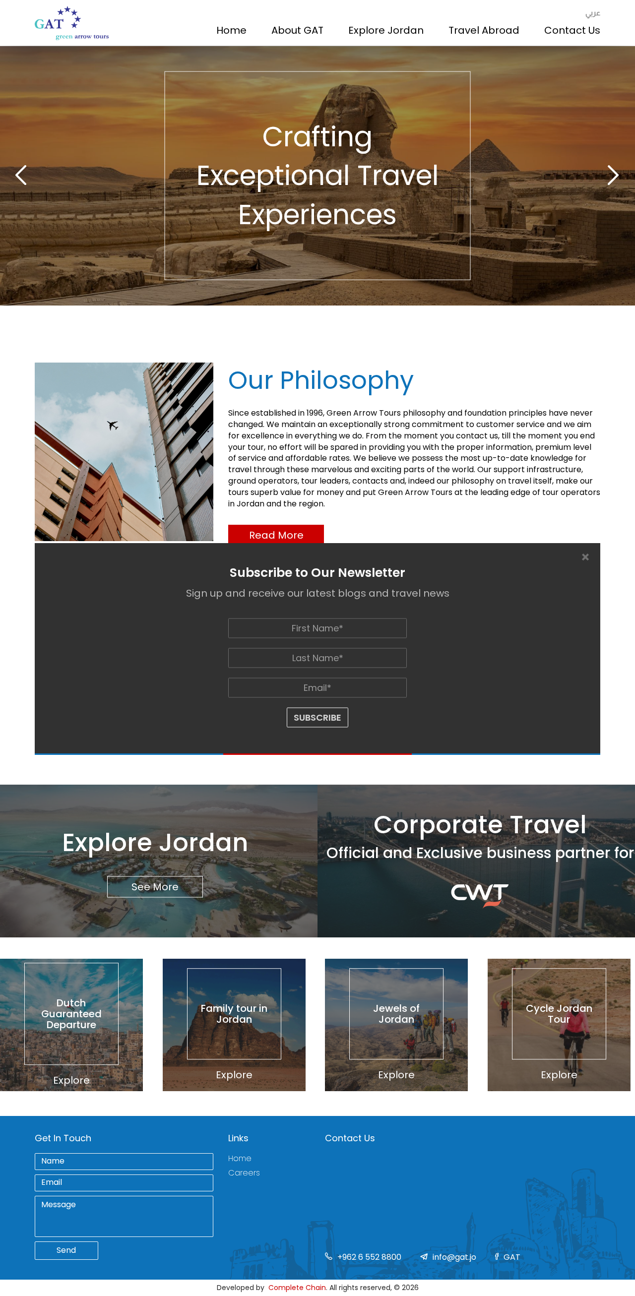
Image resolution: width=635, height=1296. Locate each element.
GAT (512, 1257)
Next (614, 175)
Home (231, 30)
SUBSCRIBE (317, 717)
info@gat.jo (454, 1257)
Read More (276, 535)
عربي (592, 12)
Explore (71, 1080)
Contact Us (572, 30)
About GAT (297, 30)
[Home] (72, 23)
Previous (21, 175)
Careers (244, 1173)
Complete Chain (297, 1288)
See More (155, 887)
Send (66, 1250)
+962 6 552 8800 (369, 1257)
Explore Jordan (386, 30)
